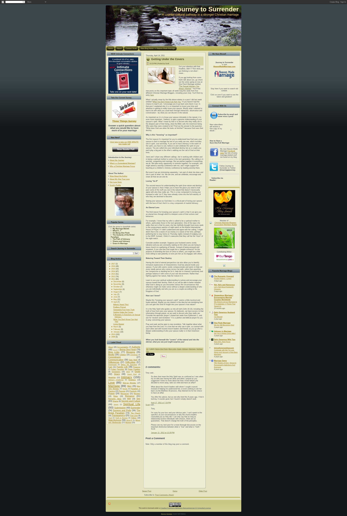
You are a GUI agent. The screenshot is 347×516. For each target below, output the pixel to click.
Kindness (132, 380)
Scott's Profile (115, 185)
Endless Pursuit (119, 307)
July (115, 294)
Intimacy (126, 377)
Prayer (111, 393)
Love (111, 382)
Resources (125, 394)
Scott (148, 405)
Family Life (122, 367)
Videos (133, 418)
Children (123, 355)
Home (175, 491)
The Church (135, 413)
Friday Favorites (117, 369)
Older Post (203, 491)
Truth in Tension (121, 418)
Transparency (118, 415)
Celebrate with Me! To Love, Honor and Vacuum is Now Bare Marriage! (226, 352)
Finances (136, 367)
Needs (125, 389)
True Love (134, 416)
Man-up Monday (129, 383)
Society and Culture (130, 401)
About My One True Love (120, 179)
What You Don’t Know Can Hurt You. (167, 102)
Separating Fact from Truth (123, 310)
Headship (112, 377)
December (117, 282)
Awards (115, 350)
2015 (113, 269)
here (152, 95)
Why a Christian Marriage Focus (122, 166)
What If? (129, 420)
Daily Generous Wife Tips (224, 340)
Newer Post (146, 491)
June (115, 297)
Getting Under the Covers (123, 312)
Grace (117, 374)
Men (129, 386)
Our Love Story (116, 182)
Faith (110, 367)
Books (111, 354)
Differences (113, 362)
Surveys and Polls (122, 410)
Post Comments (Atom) (164, 495)
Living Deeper (118, 324)
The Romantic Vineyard (224, 276)
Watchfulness (114, 420)
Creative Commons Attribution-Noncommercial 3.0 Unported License (185, 508)
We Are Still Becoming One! (224, 325)
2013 (113, 274)
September (117, 289)
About (110, 347)
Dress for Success (129, 365)
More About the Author (118, 176)
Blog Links (113, 352)
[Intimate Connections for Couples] (123, 75)
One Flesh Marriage (222, 323)
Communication (115, 360)
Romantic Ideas (114, 399)
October (116, 287)
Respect (137, 394)
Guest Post (132, 374)
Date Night (133, 360)
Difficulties (130, 362)
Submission (120, 408)
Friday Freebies (134, 369)
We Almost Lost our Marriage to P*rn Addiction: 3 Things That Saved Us (225, 304)
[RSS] (109, 504)
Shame (115, 401)
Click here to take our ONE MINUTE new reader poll (124, 143)
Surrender (135, 408)
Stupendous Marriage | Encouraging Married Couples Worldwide (223, 297)
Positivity (133, 391)
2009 (113, 337)
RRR (129, 399)
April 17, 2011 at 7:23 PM (161, 403)
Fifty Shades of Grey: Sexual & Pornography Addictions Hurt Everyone (225, 365)
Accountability (122, 347)
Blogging (130, 352)
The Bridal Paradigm (124, 411)
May (115, 299)
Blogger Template (166, 514)
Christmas (134, 355)
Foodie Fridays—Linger (222, 279)
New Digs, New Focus (222, 342)
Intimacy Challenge (116, 380)
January (116, 332)
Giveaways (116, 372)
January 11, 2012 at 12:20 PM (162, 433)
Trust (110, 418)
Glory (128, 372)
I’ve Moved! (218, 317)
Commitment (114, 357)
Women (128, 423)
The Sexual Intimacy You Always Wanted (189, 87)
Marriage (114, 385)
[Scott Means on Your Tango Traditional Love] (224, 261)
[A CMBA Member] (124, 215)
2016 (113, 266)
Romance (129, 396)
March (115, 327)
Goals (137, 371)
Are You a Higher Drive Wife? (225, 333)
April (115, 302)
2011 (113, 279)
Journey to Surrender (206, 9)
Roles (115, 396)
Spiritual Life (131, 404)
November (117, 284)
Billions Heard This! (121, 305)
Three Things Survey (124, 121)
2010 (113, 334)
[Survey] (124, 109)
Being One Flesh (128, 349)
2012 (113, 276)
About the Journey (117, 160)
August (116, 292)
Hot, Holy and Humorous (224, 285)
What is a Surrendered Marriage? (123, 163)
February (116, 329)
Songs (116, 404)
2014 (113, 271)
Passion (122, 391)
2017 (113, 264)
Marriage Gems (220, 361)
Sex (138, 399)
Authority (136, 347)
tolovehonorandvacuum (224, 348)
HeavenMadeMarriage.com (224, 66)
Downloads (112, 365)
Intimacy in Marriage (222, 331)
